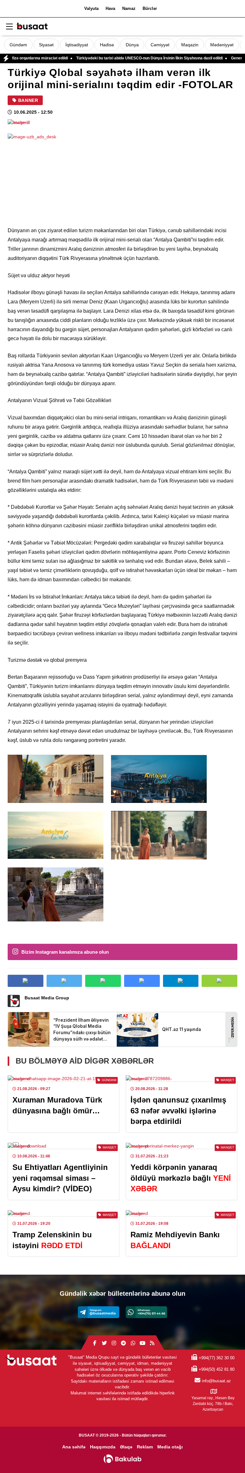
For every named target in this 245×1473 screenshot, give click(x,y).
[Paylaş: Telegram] (181, 981)
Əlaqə (126, 1446)
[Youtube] (142, 1343)
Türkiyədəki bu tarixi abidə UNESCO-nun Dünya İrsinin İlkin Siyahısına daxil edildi (122, 58)
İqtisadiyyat (76, 44)
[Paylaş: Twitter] (64, 981)
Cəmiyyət (160, 44)
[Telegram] (98, 1312)
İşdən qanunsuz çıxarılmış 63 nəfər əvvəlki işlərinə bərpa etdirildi (178, 1110)
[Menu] (9, 27)
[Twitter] (104, 1343)
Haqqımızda (102, 1446)
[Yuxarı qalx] (227, 1455)
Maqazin (189, 44)
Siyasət (46, 44)
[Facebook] (95, 1343)
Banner (28, 100)
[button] (219, 981)
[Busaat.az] (32, 27)
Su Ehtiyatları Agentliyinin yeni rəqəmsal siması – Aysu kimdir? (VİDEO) (60, 1178)
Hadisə (107, 44)
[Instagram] (114, 1343)
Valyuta (91, 8)
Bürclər (150, 8)
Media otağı (170, 1446)
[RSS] (152, 1343)
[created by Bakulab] (122, 1458)
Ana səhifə (73, 1446)
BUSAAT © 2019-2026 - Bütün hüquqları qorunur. (123, 1435)
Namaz (129, 8)
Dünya (132, 44)
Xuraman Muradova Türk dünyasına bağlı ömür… (57, 1105)
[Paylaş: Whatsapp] (103, 981)
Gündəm (18, 44)
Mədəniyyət (222, 44)
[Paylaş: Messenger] (142, 981)
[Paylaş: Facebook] (25, 981)
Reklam (145, 1446)
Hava (110, 8)
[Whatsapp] (146, 1312)
